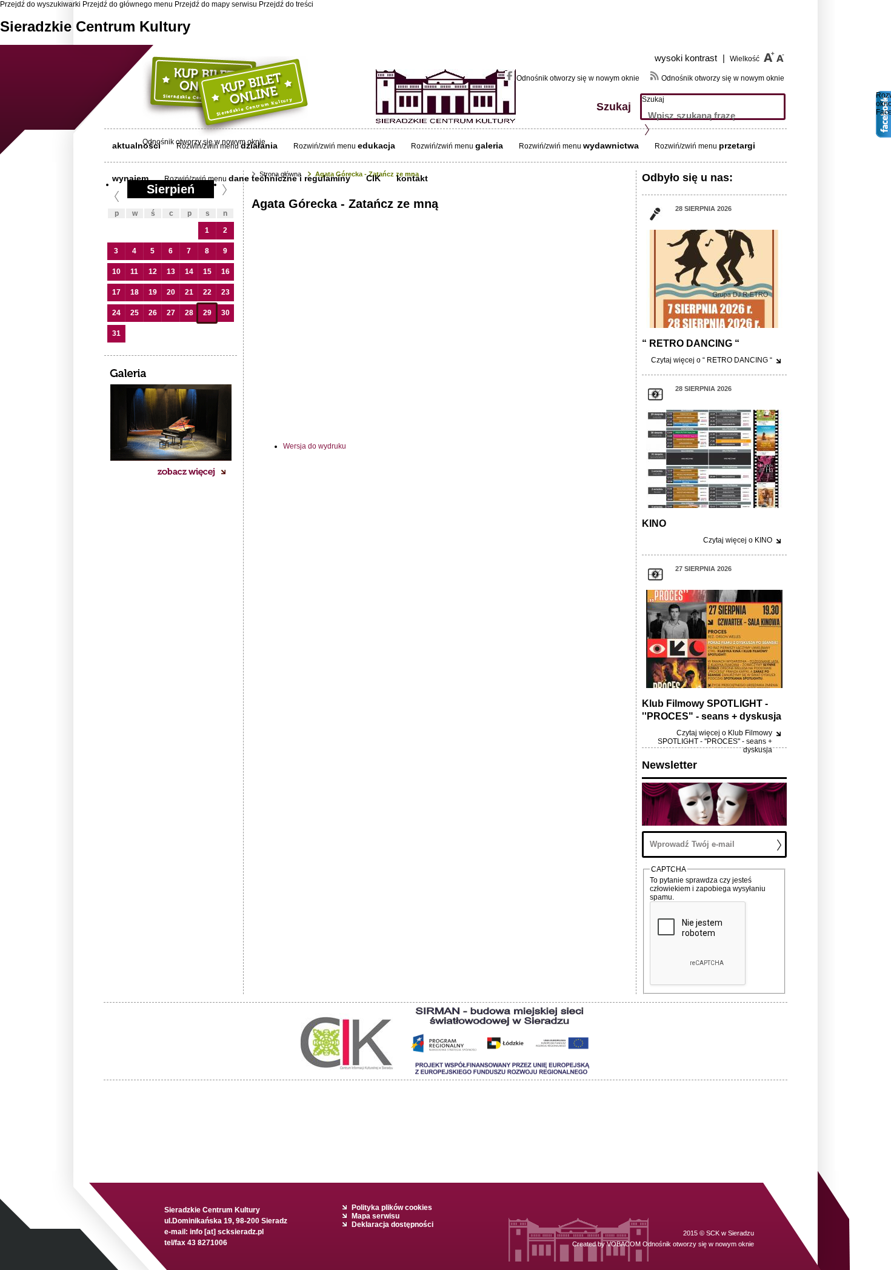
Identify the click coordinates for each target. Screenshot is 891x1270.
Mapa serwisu (375, 1216)
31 (116, 333)
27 (171, 313)
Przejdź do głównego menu (127, 4)
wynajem (130, 178)
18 (134, 292)
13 (171, 271)
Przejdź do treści (286, 4)
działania (259, 145)
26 (152, 313)
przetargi (737, 145)
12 (152, 271)
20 (171, 292)
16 (225, 271)
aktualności (136, 145)
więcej (711, 360)
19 (152, 292)
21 (189, 292)
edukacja (376, 145)
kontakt (412, 178)
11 (134, 271)
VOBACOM (680, 1244)
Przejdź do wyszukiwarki (40, 4)
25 (134, 313)
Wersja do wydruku (314, 446)
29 (207, 313)
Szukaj (653, 99)
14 (189, 271)
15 (207, 271)
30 (225, 313)
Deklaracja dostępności (392, 1224)
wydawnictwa (611, 145)
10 (116, 271)
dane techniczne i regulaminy (289, 178)
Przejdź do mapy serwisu (216, 4)
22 (207, 292)
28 (189, 313)
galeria (489, 145)
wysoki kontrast (690, 58)
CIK (373, 178)
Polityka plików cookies (392, 1207)
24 (116, 313)
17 (116, 292)
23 (225, 292)
